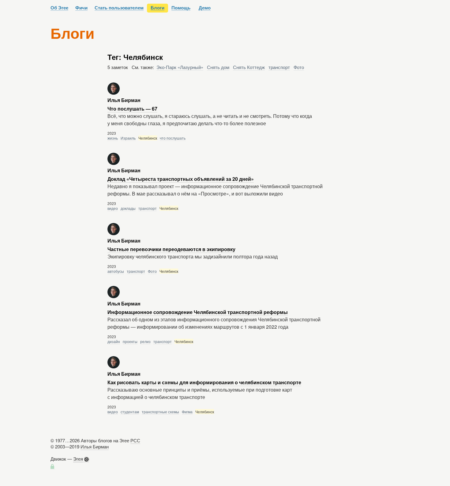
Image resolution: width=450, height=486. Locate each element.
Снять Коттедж (249, 67)
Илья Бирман (95, 446)
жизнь (112, 138)
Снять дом (218, 67)
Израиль (128, 138)
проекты (130, 341)
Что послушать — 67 (132, 108)
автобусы (115, 271)
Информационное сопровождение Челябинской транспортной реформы (197, 312)
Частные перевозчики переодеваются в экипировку (171, 249)
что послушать (173, 138)
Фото (299, 67)
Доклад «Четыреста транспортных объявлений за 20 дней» (180, 178)
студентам (130, 411)
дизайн (113, 341)
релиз (145, 341)
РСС (135, 440)
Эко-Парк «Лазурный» (179, 67)
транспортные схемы (160, 411)
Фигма (187, 411)
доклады (128, 208)
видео (112, 208)
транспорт (279, 67)
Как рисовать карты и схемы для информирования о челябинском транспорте (204, 382)
